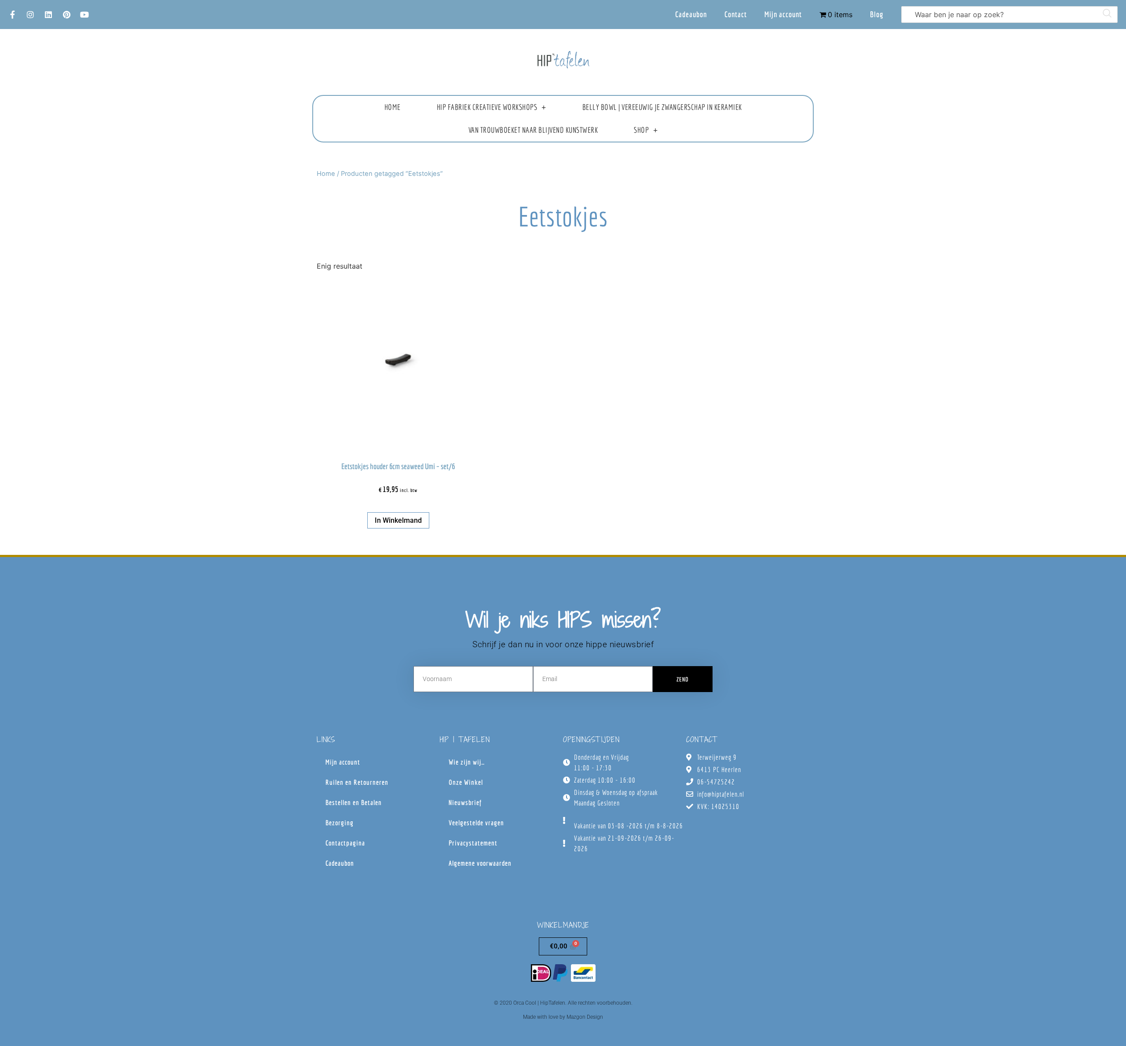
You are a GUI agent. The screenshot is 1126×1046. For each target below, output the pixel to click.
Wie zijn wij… (467, 762)
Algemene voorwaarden (480, 863)
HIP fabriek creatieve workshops (487, 107)
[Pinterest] (66, 14)
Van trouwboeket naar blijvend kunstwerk (533, 130)
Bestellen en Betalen (353, 802)
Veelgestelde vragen (476, 823)
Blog (877, 14)
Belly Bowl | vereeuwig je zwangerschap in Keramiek (662, 107)
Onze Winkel (466, 782)
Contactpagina (345, 843)
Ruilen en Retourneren (356, 782)
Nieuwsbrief (465, 802)
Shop (641, 130)
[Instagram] (30, 14)
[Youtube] (84, 14)
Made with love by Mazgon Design (563, 1017)
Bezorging (339, 823)
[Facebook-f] (12, 14)
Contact (735, 14)
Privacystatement (473, 843)
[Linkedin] (48, 14)
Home (392, 107)
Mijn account (783, 14)
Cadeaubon (691, 14)
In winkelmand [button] (398, 520)
